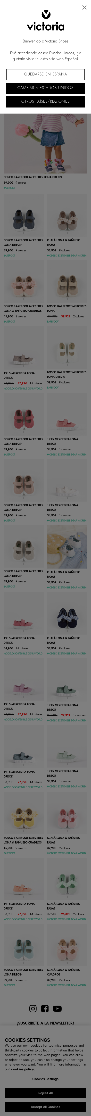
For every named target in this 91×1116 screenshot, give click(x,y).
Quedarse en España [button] (45, 74)
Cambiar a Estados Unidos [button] (45, 88)
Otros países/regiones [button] (45, 101)
